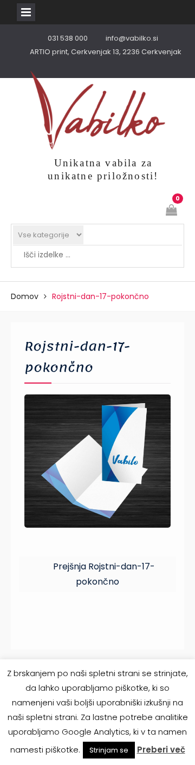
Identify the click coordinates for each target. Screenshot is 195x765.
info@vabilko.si (132, 38)
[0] (172, 211)
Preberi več (161, 749)
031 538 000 (68, 38)
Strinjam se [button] (108, 750)
